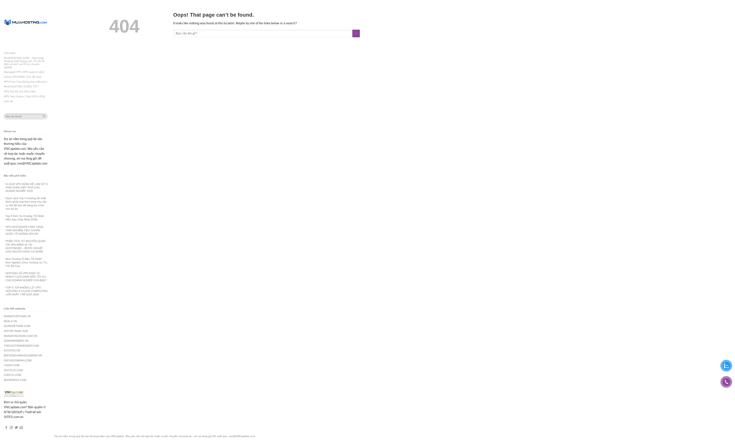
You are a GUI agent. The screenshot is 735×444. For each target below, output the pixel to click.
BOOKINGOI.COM (15, 379)
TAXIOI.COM (12, 365)
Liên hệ (8, 101)
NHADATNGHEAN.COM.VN (20, 335)
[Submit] (44, 116)
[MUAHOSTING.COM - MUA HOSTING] (26, 22)
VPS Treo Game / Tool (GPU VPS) (24, 96)
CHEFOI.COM (12, 374)
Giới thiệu (10, 53)
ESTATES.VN (12, 350)
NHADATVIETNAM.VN (17, 316)
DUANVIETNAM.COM (17, 326)
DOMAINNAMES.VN (16, 340)
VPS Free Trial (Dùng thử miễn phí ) (25, 81)
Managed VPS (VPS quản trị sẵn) (24, 71)
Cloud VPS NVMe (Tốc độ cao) (22, 76)
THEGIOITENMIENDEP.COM (21, 345)
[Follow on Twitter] (16, 427)
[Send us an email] (21, 427)
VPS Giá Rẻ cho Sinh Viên (20, 91)
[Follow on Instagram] (11, 427)
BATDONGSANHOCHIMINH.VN (23, 355)
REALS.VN (10, 321)
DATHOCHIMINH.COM (18, 360)
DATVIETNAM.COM (16, 330)
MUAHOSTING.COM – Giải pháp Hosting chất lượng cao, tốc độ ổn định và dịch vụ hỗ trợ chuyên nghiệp (24, 62)
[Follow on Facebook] (6, 427)
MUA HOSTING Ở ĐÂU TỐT (21, 86)
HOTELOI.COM (13, 370)
